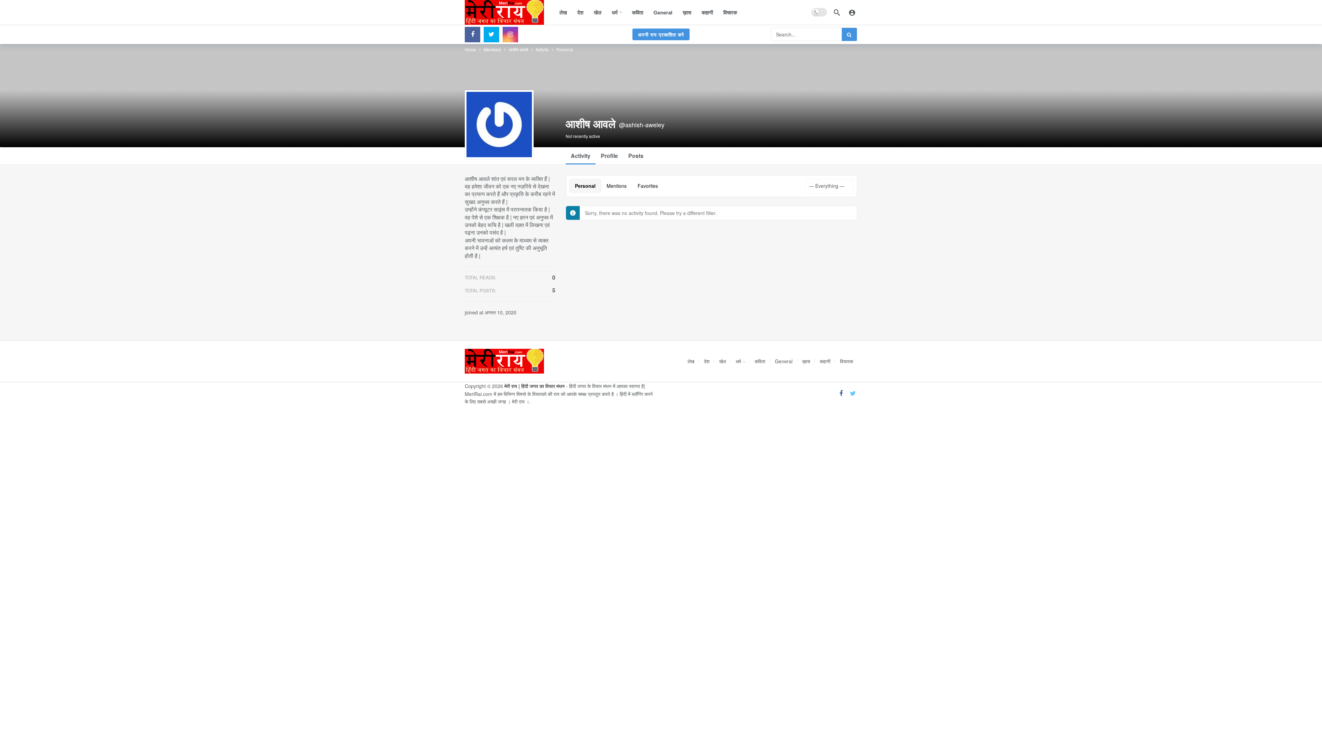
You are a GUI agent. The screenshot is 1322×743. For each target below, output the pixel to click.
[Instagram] (510, 34)
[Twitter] (491, 34)
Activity (580, 156)
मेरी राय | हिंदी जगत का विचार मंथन (534, 386)
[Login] (852, 12)
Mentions (617, 185)
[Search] (837, 12)
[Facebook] (472, 34)
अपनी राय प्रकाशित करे (661, 34)
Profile (609, 156)
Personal (585, 185)
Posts (635, 156)
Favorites (648, 185)
